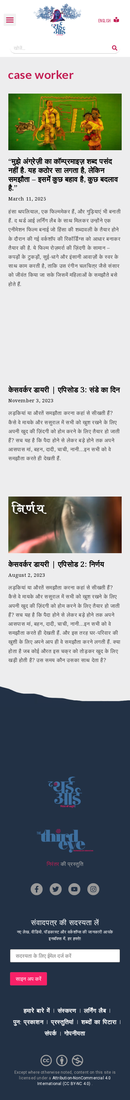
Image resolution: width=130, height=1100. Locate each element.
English (104, 20)
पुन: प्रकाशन (28, 1022)
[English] (116, 19)
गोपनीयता (74, 1033)
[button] (10, 20)
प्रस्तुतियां (62, 1022)
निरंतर (53, 864)
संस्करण (67, 1010)
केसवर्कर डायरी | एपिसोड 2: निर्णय (56, 564)
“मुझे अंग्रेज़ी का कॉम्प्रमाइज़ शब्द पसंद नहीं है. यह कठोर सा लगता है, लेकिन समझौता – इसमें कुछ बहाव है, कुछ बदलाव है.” (63, 174)
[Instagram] (93, 889)
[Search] (114, 48)
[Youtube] (74, 889)
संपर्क (51, 1033)
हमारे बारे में (37, 1010)
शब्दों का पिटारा (98, 1022)
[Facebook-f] (37, 889)
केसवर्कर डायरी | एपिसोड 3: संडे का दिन (64, 389)
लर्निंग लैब (95, 1010)
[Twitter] (56, 889)
